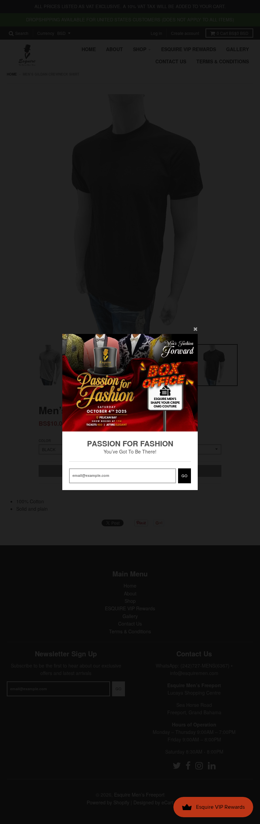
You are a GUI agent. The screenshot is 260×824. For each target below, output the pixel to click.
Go (184, 475)
